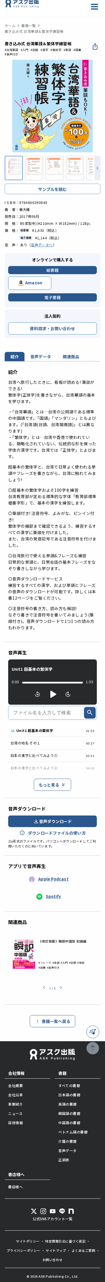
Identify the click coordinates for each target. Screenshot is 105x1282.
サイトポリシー (28, 1241)
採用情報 (15, 1122)
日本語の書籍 (69, 1094)
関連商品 (71, 356)
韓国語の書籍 (69, 1113)
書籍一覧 (28, 25)
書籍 (62, 1073)
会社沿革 (15, 1094)
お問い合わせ (53, 1259)
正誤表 (63, 1159)
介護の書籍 (67, 1141)
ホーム (10, 25)
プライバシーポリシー (23, 1250)
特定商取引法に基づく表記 (65, 1241)
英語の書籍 (67, 1104)
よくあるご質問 (83, 1250)
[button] (44, 988)
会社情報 (16, 1073)
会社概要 (15, 1085)
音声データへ (41, 244)
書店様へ (16, 1174)
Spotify (53, 896)
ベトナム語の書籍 (73, 1131)
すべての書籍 (69, 1085)
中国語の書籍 (69, 1122)
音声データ (40, 356)
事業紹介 (15, 1104)
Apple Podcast (53, 879)
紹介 (14, 356)
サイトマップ (56, 1250)
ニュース (15, 1113)
